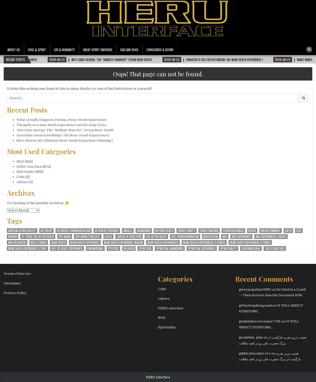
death (252, 230)
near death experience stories (250, 242)
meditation (210, 236)
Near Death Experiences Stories (204, 242)
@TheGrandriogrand (255, 305)
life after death (156, 236)
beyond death (164, 230)
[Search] (309, 49)
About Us (13, 49)
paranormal (95, 248)
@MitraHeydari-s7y (255, 353)
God (298, 230)
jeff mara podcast (87, 236)
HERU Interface (29, 167)
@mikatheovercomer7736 (259, 321)
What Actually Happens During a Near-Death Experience (62, 120)
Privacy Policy (15, 293)
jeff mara (65, 236)
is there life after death (37, 236)
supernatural (250, 248)
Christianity (186, 230)
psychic (113, 248)
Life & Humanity (64, 49)
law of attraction (129, 236)
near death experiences (162, 242)
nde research (17, 242)
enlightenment (270, 230)
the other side (275, 248)
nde (224, 236)
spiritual (145, 248)
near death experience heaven (123, 242)
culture (22, 182)
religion (128, 248)
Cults (21, 177)
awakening (144, 230)
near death (58, 242)
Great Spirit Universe (97, 49)
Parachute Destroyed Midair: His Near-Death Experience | (63, 135)
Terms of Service (17, 274)
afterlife (46, 230)
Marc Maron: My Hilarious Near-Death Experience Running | (65, 140)
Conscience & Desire (160, 49)
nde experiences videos (271, 236)
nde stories (39, 242)
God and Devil (129, 49)
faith (288, 230)
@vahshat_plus (251, 337)
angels (127, 230)
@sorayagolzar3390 (255, 289)
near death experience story (27, 248)
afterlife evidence (107, 230)
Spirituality (26, 171)
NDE (20, 161)
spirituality (228, 248)
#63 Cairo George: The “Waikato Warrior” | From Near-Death (65, 130)
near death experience (84, 242)
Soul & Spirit (37, 49)
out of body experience (67, 248)
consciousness (233, 230)
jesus (108, 236)
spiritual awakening (169, 248)
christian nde (209, 230)
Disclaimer (12, 283)
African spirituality (22, 230)
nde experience (241, 236)
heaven (12, 236)
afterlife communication (73, 230)
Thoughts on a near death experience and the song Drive (61, 125)
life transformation (185, 236)
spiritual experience (202, 248)
